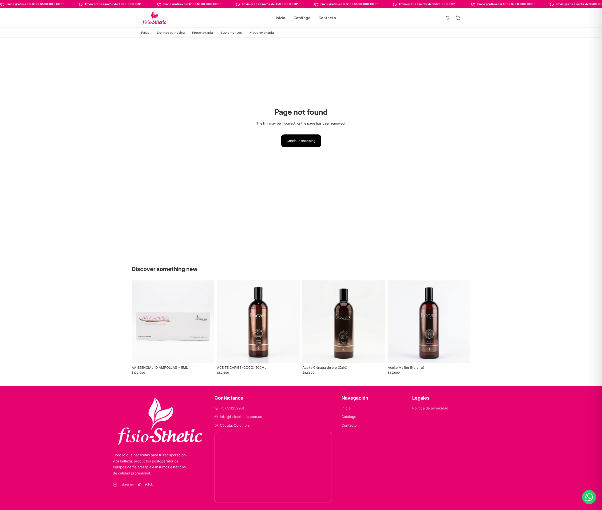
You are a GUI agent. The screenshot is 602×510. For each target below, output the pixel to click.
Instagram (126, 484)
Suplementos (231, 32)
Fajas (145, 32)
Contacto (327, 18)
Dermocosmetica (171, 32)
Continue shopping (301, 141)
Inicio (280, 18)
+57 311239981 (232, 408)
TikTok (148, 484)
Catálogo (302, 18)
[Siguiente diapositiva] (207, 322)
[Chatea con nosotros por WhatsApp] (589, 497)
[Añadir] (207, 356)
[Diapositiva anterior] (139, 322)
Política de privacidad (430, 408)
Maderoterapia (262, 32)
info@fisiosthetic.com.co (241, 416)
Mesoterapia (202, 32)
